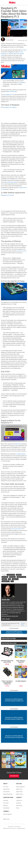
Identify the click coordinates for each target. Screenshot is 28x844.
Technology (14, 20)
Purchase (5, 800)
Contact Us (19, 800)
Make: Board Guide (11, 91)
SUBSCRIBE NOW (14, 776)
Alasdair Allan (6, 599)
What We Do (6, 789)
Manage (5, 805)
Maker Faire (19, 789)
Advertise (18, 803)
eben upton (12, 577)
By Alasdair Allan (9, 40)
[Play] (14, 71)
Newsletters (6, 808)
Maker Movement (7, 794)
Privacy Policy (11, 826)
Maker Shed (19, 791)
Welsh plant (18, 444)
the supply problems (20, 454)
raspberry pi (15, 579)
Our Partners (6, 791)
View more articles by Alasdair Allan (10, 616)
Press (17, 808)
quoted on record (21, 251)
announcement (10, 575)
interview (4, 579)
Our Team (5, 786)
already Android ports (11, 182)
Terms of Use (17, 826)
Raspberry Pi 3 (5, 581)
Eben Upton (23, 50)
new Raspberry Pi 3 (8, 94)
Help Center (19, 805)
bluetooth (19, 575)
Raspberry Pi (5, 20)
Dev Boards (5, 577)
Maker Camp (19, 794)
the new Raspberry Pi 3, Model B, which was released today (12, 53)
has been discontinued (16, 528)
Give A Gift (6, 803)
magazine (20, 786)
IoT (9, 579)
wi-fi (12, 581)
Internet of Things (21, 577)
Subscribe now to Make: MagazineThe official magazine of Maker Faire (14, 632)
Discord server (23, 624)
